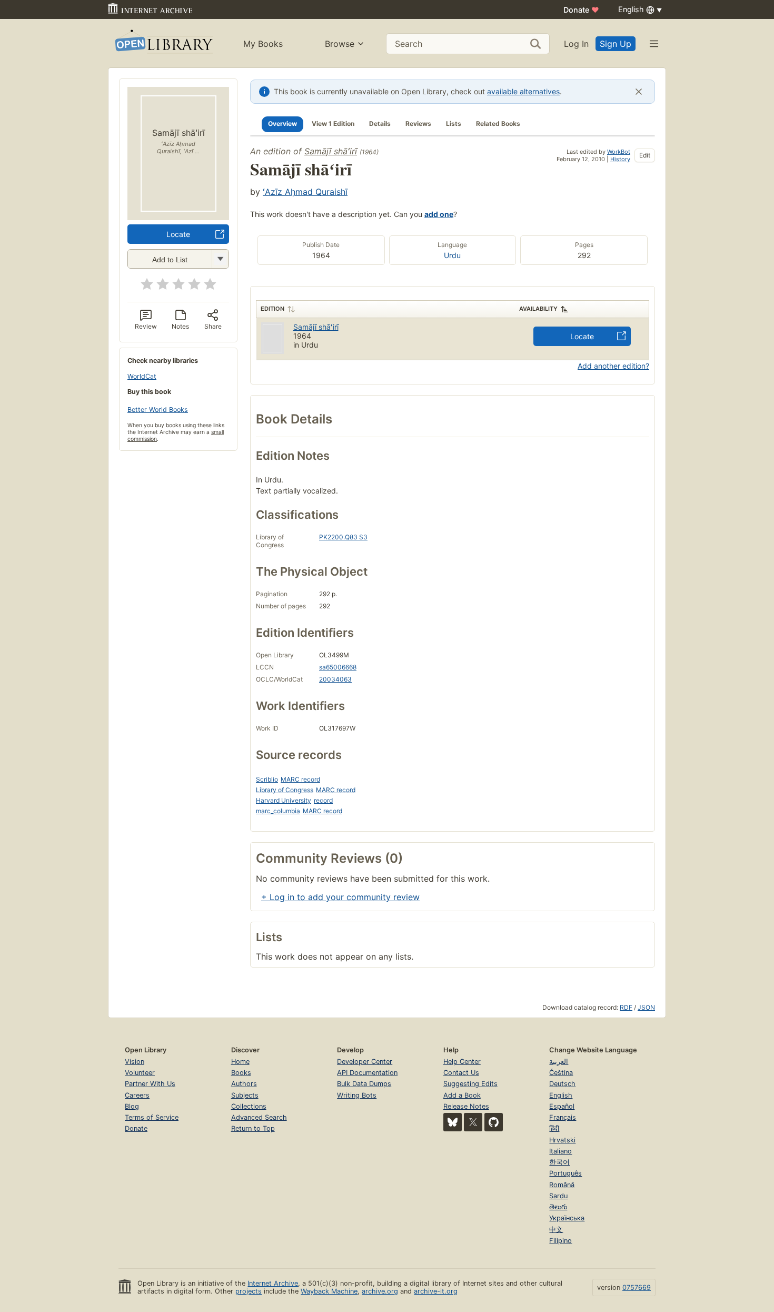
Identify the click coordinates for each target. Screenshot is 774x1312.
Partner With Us (150, 1084)
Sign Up (615, 43)
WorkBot (618, 151)
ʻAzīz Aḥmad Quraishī (305, 191)
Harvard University (283, 800)
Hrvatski (562, 1140)
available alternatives (523, 91)
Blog (132, 1106)
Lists (453, 123)
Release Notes (466, 1106)
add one (438, 214)
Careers (137, 1095)
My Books (263, 43)
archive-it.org (436, 1291)
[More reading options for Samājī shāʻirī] (220, 259)
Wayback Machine (329, 1291)
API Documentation (367, 1073)
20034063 (335, 679)
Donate (581, 9)
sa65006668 (337, 667)
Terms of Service (151, 1117)
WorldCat (141, 376)
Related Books (498, 123)
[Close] (638, 91)
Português (565, 1173)
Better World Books (157, 409)
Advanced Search (259, 1117)
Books (241, 1073)
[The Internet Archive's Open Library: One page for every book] (163, 43)
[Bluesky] (452, 1122)
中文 (556, 1230)
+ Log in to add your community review (340, 897)
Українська (566, 1218)
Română (561, 1185)
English (560, 1095)
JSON (646, 1007)
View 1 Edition (333, 123)
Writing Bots (356, 1095)
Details (380, 123)
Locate (178, 234)
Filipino (560, 1241)
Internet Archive (272, 1283)
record (323, 800)
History (620, 159)
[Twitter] (473, 1122)
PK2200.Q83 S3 (343, 537)
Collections (248, 1106)
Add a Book (462, 1095)
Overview (282, 123)
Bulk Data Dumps (364, 1084)
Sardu (558, 1196)
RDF (626, 1007)
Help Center (462, 1062)
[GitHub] (493, 1122)
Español (561, 1106)
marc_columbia (278, 811)
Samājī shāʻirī (330, 151)
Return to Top (253, 1128)
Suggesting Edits (470, 1084)
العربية (558, 1062)
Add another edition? (613, 365)
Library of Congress (284, 790)
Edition (272, 308)
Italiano (560, 1151)
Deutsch (562, 1084)
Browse (339, 43)
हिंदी (554, 1128)
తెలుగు (558, 1207)
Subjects (245, 1095)
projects (248, 1291)
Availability (538, 308)
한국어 (559, 1162)
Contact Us (461, 1073)
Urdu (452, 255)
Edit (644, 155)
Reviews (418, 123)
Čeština (561, 1073)
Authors (244, 1084)
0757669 (636, 1287)
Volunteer (140, 1073)
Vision (134, 1062)
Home (240, 1062)
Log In (576, 43)
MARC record (300, 779)
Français (562, 1117)
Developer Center (364, 1062)
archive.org (380, 1291)
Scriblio (267, 779)
